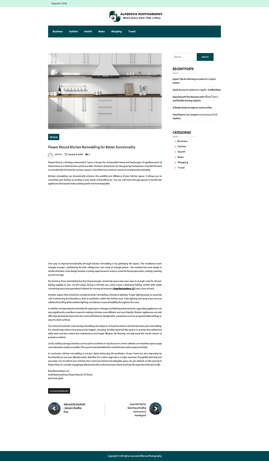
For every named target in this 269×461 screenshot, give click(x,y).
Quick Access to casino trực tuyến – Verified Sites (197, 89)
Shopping (116, 31)
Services (54, 137)
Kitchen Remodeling (59, 391)
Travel (132, 31)
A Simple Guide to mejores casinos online (192, 107)
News (102, 31)
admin (58, 154)
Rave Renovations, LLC (124, 288)
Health (88, 31)
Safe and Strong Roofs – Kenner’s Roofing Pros (74, 408)
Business (58, 31)
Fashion (73, 31)
